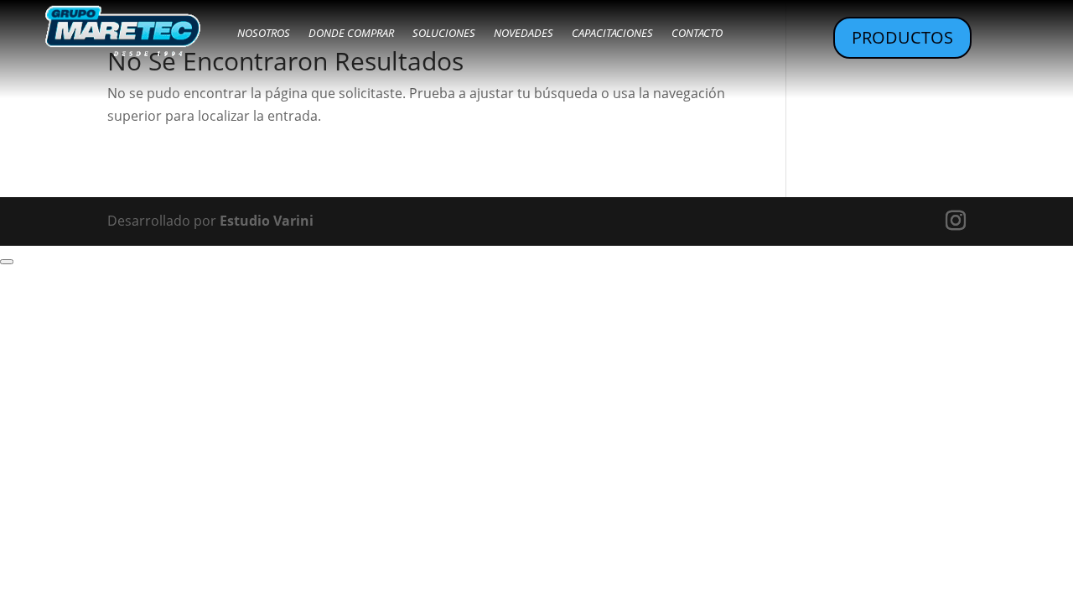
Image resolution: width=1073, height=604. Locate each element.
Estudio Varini (267, 220)
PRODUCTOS (902, 37)
